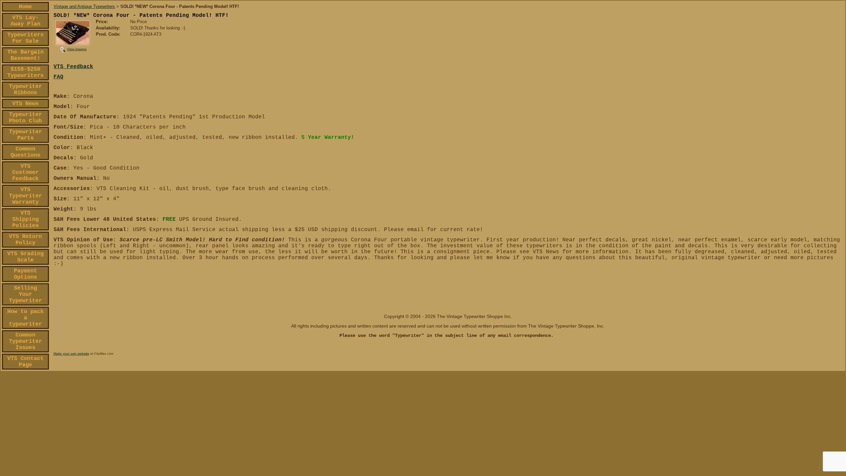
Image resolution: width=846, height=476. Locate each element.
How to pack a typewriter (25, 317)
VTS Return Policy (25, 239)
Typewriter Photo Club (25, 117)
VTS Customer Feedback (25, 172)
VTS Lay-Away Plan (25, 21)
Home (25, 7)
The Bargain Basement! (25, 55)
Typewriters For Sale (25, 38)
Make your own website (71, 353)
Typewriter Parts (25, 135)
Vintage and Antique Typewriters (84, 6)
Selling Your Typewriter (25, 294)
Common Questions (25, 152)
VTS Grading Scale (25, 257)
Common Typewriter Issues (25, 341)
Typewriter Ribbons (25, 89)
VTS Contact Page (25, 361)
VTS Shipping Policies (25, 219)
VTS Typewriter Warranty (25, 195)
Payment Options (25, 274)
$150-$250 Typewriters (25, 72)
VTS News (25, 103)
